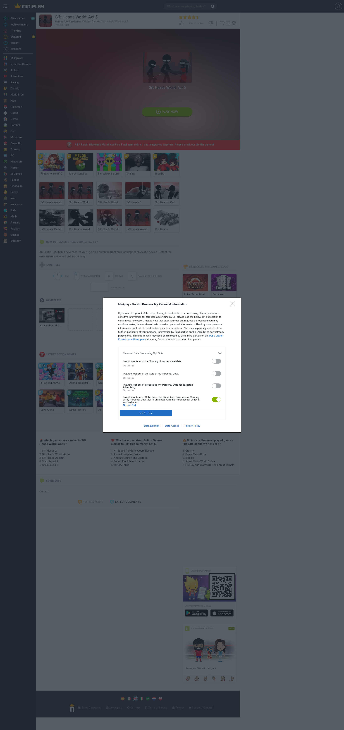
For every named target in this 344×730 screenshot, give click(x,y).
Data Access (172, 425)
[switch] (216, 361)
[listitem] (172, 353)
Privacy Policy (192, 425)
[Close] (234, 304)
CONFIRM (146, 413)
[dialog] (172, 365)
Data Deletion (151, 425)
